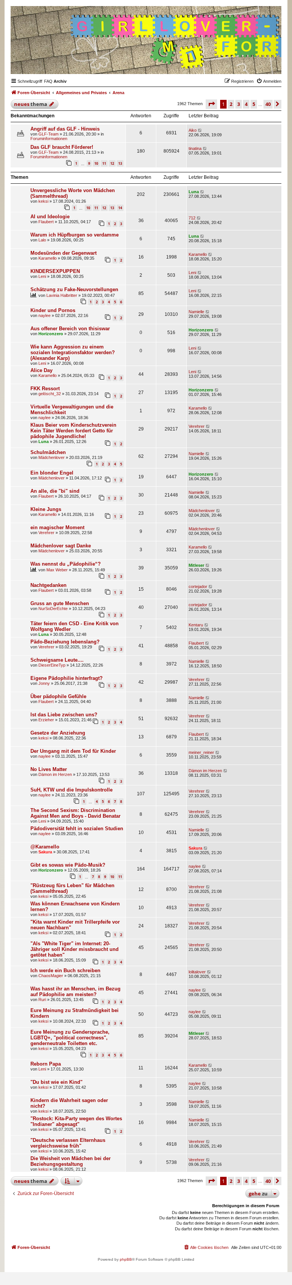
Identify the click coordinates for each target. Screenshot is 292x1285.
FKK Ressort (45, 388)
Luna (194, 191)
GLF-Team (48, 134)
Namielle (196, 311)
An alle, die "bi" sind (54, 491)
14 (120, 207)
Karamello (47, 258)
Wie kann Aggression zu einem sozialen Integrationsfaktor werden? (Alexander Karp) (72, 352)
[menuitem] (48, 81)
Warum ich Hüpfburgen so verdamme (74, 235)
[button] (211, 104)
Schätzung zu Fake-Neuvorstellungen (74, 289)
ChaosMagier (50, 975)
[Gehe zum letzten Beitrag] (200, 130)
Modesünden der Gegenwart (63, 253)
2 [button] (231, 104)
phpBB (126, 1259)
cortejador (198, 586)
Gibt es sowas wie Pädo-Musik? (67, 865)
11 (104, 163)
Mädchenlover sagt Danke (60, 546)
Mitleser (196, 565)
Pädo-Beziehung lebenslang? (65, 642)
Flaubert (46, 221)
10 (96, 163)
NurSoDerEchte (53, 608)
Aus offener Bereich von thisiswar (70, 328)
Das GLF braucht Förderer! (61, 147)
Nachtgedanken (48, 585)
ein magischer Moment (57, 527)
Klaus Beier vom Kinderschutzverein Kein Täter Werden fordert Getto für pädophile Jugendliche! (73, 430)
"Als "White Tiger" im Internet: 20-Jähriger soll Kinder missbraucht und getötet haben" (74, 949)
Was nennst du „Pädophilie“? (65, 564)
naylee (44, 315)
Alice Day (41, 370)
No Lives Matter (48, 769)
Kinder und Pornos (52, 310)
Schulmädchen (48, 452)
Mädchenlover (51, 457)
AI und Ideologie (50, 216)
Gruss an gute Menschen (59, 603)
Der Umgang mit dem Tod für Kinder (73, 751)
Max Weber (57, 570)
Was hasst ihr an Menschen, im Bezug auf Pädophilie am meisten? (75, 991)
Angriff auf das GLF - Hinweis (65, 129)
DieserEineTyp (51, 665)
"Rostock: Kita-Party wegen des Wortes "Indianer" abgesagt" (76, 1121)
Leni (42, 276)
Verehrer (197, 426)
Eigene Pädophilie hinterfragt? (66, 678)
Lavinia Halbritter (61, 295)
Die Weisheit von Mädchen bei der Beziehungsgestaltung (70, 1161)
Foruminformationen (48, 138)
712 (192, 218)
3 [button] (238, 104)
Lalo (42, 240)
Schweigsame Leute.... (57, 660)
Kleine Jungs (45, 509)
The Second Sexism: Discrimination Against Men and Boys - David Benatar (75, 813)
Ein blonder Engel (51, 473)
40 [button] (268, 104)
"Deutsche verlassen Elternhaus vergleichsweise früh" (67, 1143)
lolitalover (197, 972)
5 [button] (253, 104)
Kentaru (196, 625)
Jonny (44, 683)
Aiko (193, 130)
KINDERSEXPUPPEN (55, 271)
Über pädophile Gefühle (58, 696)
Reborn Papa (45, 1064)
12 (112, 163)
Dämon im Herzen (55, 774)
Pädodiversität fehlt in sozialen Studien (76, 828)
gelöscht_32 (49, 393)
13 (120, 163)
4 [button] (246, 104)
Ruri (42, 999)
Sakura (45, 852)
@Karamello (44, 847)
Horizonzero (50, 333)
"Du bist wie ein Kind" (56, 1082)
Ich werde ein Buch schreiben (65, 970)
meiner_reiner (201, 752)
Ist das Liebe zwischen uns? (63, 714)
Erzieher (46, 719)
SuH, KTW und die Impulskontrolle (71, 790)
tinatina (195, 148)
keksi (43, 201)
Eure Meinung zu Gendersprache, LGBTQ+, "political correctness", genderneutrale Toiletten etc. (70, 1037)
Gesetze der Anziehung (57, 733)
